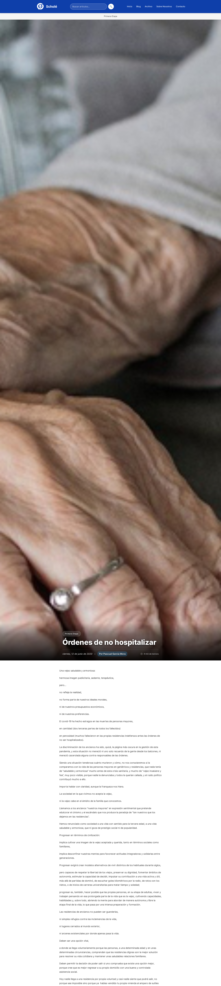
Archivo (148, 6)
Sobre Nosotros (164, 6)
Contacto (180, 6)
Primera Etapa (110, 16)
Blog (138, 6)
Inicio (129, 6)
